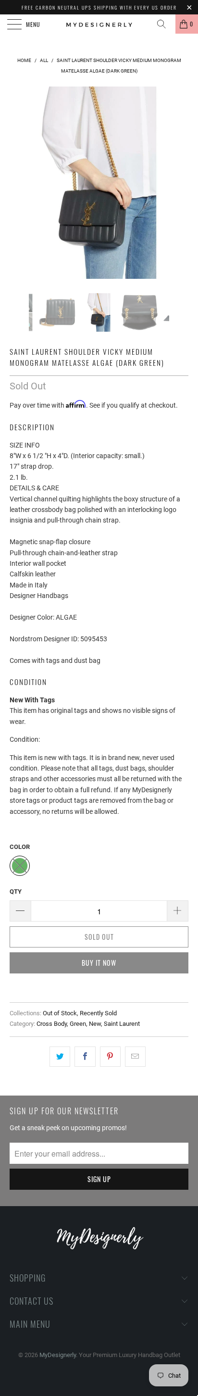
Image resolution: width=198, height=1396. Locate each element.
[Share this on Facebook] (84, 1057)
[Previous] (19, 183)
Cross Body (52, 1023)
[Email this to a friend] (135, 1057)
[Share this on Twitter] (60, 1057)
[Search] (164, 24)
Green (78, 1023)
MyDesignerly (57, 1355)
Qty (16, 891)
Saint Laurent (122, 1023)
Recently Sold (98, 1013)
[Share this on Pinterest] (110, 1057)
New (95, 1023)
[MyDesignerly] (99, 24)
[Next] (179, 183)
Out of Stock (60, 1013)
